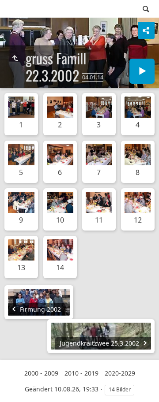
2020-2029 (120, 373)
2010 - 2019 (81, 373)
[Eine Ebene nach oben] (15, 58)
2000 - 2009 (41, 373)
